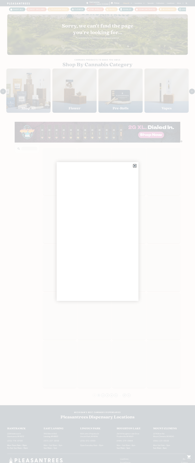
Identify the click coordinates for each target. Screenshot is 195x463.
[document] (97, 231)
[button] (134, 165)
